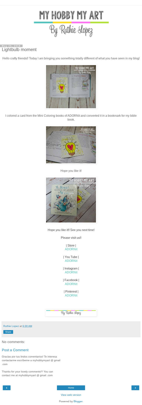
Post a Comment (15, 350)
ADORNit (71, 249)
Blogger (78, 401)
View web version (71, 394)
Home (71, 388)
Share (8, 332)
